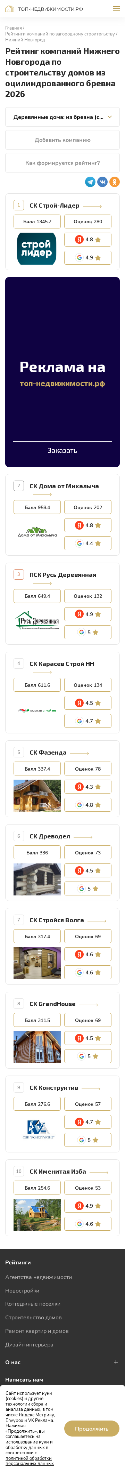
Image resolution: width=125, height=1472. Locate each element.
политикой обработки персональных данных (30, 1460)
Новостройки (22, 1290)
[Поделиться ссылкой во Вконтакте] (102, 182)
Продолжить (92, 1428)
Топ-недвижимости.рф (44, 9)
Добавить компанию (63, 139)
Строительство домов (33, 1317)
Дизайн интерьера (29, 1344)
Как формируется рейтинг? (62, 162)
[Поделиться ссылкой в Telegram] (90, 182)
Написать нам (24, 1379)
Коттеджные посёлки (32, 1303)
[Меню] (116, 8)
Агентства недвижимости (38, 1276)
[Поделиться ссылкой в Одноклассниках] (114, 182)
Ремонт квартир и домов (37, 1330)
